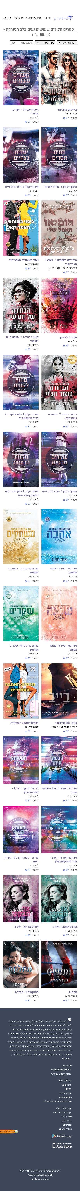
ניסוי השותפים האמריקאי (24, 260)
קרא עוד (66, 1059)
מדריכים (34, 6)
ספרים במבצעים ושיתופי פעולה (58, 1101)
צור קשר (10, 5)
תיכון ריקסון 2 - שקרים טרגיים (59, 491)
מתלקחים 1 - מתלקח (27, 992)
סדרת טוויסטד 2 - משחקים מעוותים (23, 571)
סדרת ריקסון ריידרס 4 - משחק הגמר (21, 860)
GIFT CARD (45, 5)
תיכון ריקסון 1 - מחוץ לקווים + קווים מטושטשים (22, 416)
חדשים (47, 18)
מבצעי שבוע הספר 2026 (27, 18)
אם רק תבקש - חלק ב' (26, 927)
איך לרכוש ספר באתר (62, 1112)
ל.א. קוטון (34, 117)
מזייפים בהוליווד (67, 110)
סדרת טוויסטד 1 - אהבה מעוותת (63, 571)
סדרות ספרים (66, 1093)
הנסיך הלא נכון (68, 337)
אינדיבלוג (67, 1125)
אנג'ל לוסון (56, 727)
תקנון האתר (67, 1084)
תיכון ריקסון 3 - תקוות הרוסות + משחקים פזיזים (22, 493)
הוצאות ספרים (65, 1097)
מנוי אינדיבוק (21, 5)
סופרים (68, 1089)
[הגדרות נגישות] (9, 1131)
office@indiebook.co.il (61, 1069)
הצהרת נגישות (65, 1129)
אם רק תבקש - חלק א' (64, 927)
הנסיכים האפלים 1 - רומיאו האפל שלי (61, 262)
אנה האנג (72, 576)
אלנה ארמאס (32, 264)
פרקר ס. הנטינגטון (67, 268)
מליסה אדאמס (69, 727)
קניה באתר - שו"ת (64, 1108)
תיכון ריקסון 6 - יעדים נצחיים (22, 187)
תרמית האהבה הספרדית (24, 723)
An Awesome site (40, 1179)
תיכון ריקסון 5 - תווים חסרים (61, 187)
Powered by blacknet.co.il (40, 1175)
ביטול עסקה (66, 1120)
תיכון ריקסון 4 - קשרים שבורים (25, 112)
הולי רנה (72, 341)
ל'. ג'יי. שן (53, 268)
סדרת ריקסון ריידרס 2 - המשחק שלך (25, 790)
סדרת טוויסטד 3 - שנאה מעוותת (63, 648)
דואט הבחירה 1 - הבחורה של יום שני (22, 339)
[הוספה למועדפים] (45, 53)
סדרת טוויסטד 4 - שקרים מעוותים (24, 648)
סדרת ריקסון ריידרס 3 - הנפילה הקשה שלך (63, 860)
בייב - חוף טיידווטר (66, 723)
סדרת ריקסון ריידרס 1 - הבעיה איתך (59, 790)
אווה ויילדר (71, 113)
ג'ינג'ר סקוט (71, 996)
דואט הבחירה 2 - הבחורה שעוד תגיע (62, 416)
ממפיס (73, 992)
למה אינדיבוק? (58, 5)
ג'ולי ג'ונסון (33, 345)
